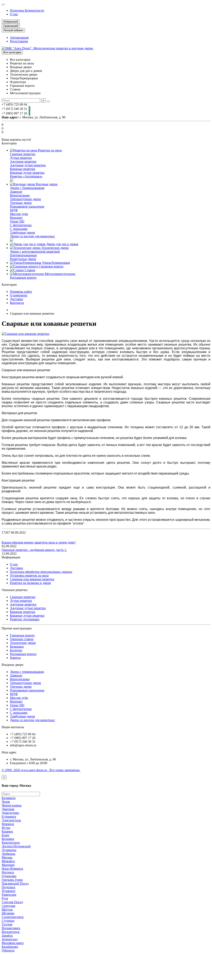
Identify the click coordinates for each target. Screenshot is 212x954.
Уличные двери (21, 203)
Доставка (16, 299)
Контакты (17, 303)
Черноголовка (12, 805)
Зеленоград (10, 939)
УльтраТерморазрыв (55, 262)
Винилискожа (20, 195)
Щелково (8, 913)
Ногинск (8, 872)
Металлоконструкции (59, 274)
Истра (6, 827)
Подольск (8, 887)
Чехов (6, 801)
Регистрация (19, 41)
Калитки (16, 650)
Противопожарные (23, 255)
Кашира (7, 831)
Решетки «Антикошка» (26, 176)
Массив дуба (19, 214)
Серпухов (8, 906)
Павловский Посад (15, 883)
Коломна (8, 839)
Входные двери (46, 184)
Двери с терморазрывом (27, 671)
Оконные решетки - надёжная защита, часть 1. (34, 550)
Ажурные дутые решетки (28, 165)
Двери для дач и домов (61, 244)
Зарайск (7, 935)
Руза (5, 898)
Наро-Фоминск (12, 868)
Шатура (7, 909)
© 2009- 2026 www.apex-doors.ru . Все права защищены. (41, 770)
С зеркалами (19, 229)
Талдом (7, 924)
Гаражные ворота (50, 266)
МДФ (14, 210)
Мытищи (8, 865)
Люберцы (8, 853)
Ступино (8, 920)
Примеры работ (21, 291)
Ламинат (16, 191)
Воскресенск (11, 932)
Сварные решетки (22, 154)
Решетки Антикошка (24, 619)
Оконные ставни (22, 639)
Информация (11, 557)
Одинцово (9, 876)
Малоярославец (13, 943)
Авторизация (19, 37)
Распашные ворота (23, 277)
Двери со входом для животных (32, 236)
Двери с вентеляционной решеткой (35, 251)
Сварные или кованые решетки (32, 579)
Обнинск (8, 950)
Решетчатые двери (23, 259)
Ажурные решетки (23, 161)
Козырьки (17, 646)
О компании (18, 295)
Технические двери (55, 248)
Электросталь (11, 820)
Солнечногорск (13, 917)
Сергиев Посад (12, 902)
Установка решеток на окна (29, 575)
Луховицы (9, 850)
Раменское (9, 894)
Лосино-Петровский (16, 846)
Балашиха (9, 798)
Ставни (29, 270)
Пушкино (8, 891)
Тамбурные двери (22, 232)
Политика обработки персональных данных (41, 571)
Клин (5, 835)
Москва (7, 857)
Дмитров (8, 809)
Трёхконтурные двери (25, 199)
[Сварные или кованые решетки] (25, 333)
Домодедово (10, 813)
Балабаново (10, 946)
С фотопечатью (21, 225)
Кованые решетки (22, 169)
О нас (14, 14)
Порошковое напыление (27, 206)
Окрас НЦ (17, 221)
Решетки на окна (49, 150)
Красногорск (11, 842)
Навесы (15, 657)
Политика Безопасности (27, 10)
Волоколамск (11, 928)
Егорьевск (9, 816)
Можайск (8, 861)
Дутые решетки (21, 157)
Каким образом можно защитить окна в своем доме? (39, 542)
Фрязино (8, 824)
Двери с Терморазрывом (27, 188)
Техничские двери (23, 643)
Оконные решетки (15, 590)
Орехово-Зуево (12, 879)
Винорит (16, 217)
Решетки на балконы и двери (30, 583)
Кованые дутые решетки (27, 172)
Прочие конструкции (17, 628)
